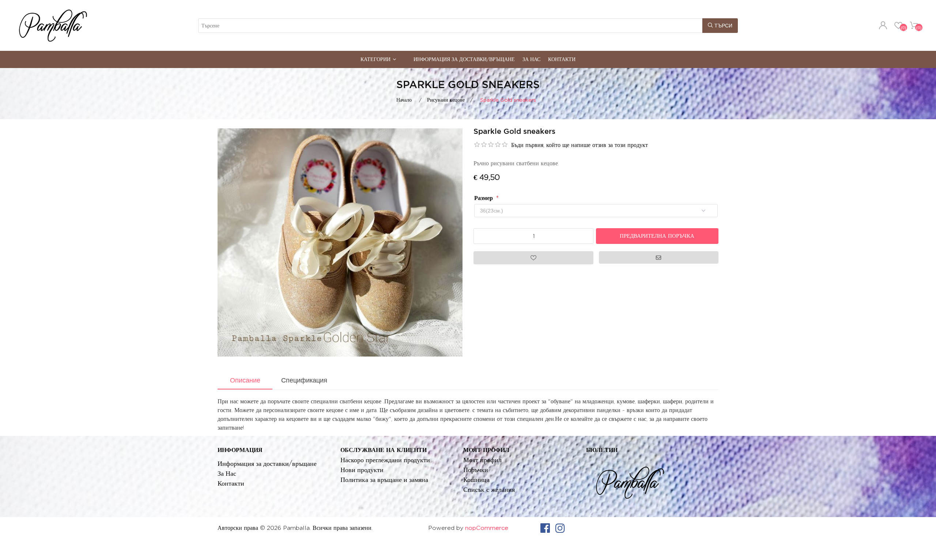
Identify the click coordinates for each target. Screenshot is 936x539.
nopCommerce (486, 528)
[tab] (245, 381)
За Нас (531, 59)
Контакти (561, 59)
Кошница (476, 479)
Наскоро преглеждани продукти (385, 459)
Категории (375, 59)
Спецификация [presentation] (304, 380)
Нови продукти (362, 469)
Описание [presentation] (245, 380)
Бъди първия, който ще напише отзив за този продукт (579, 145)
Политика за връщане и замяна (384, 479)
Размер (484, 198)
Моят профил (482, 459)
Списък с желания (489, 489)
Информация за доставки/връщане (464, 59)
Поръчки (475, 469)
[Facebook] (545, 528)
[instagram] (560, 528)
